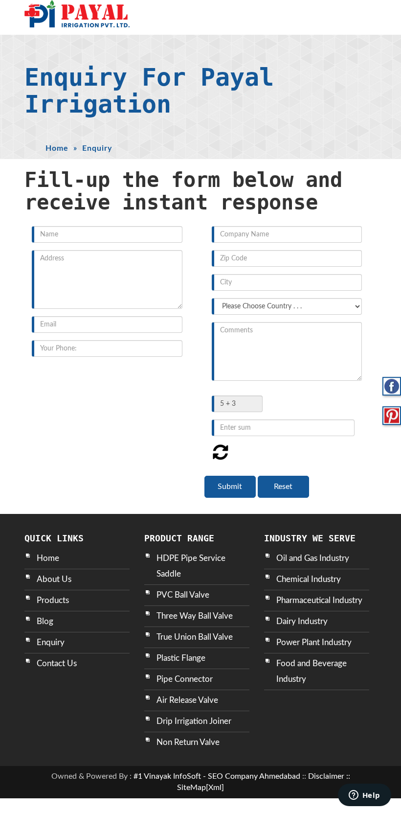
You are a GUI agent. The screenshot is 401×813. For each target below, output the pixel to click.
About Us (54, 579)
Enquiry (51, 642)
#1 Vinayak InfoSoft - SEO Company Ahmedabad (217, 776)
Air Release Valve (187, 700)
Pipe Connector (184, 679)
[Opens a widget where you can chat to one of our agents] (364, 796)
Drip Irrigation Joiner (193, 721)
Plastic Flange (180, 658)
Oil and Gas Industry (312, 558)
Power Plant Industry (314, 642)
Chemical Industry (308, 579)
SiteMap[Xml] (200, 787)
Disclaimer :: (329, 776)
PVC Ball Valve (182, 595)
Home (56, 148)
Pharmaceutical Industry (319, 600)
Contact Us (57, 663)
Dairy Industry (302, 621)
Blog (45, 621)
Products (53, 600)
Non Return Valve (188, 742)
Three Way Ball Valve (194, 616)
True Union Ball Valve (194, 637)
